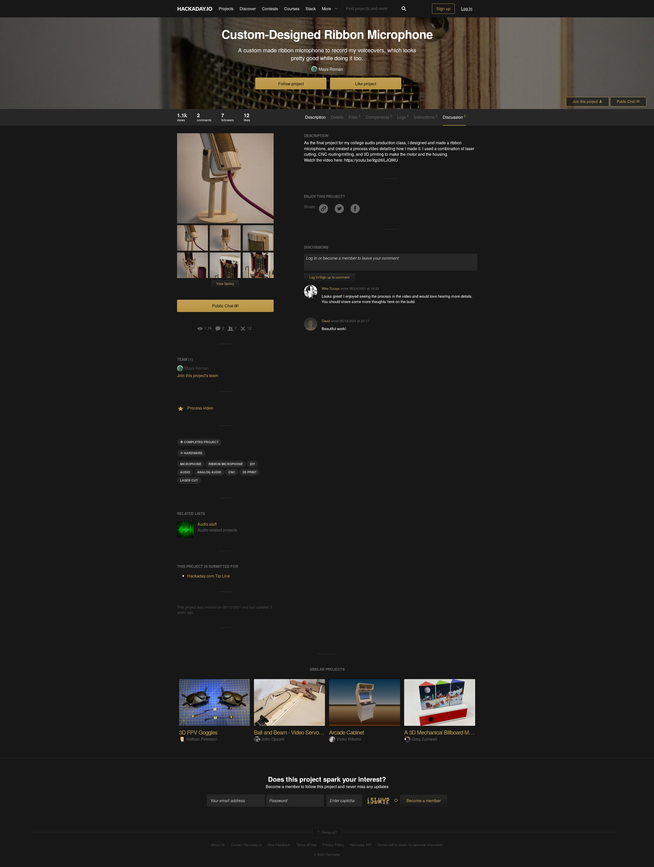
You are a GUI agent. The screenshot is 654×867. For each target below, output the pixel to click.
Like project (365, 84)
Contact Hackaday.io (246, 844)
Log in (466, 8)
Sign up (443, 8)
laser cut (189, 480)
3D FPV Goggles (198, 732)
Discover (248, 8)
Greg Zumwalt (424, 739)
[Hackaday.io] (195, 8)
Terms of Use (306, 844)
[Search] (404, 9)
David (326, 320)
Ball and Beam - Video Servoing (289, 732)
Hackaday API (360, 844)
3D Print (249, 472)
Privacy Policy (333, 844)
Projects (226, 8)
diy (252, 464)
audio (185, 472)
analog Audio (209, 472)
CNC (231, 472)
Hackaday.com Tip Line (208, 576)
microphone (190, 464)
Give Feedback (279, 844)
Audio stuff (207, 524)
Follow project (291, 84)
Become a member (283, 786)
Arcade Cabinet (346, 732)
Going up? (329, 832)
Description (315, 117)
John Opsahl (272, 739)
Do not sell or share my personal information (410, 844)
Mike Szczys (331, 288)
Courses (291, 8)
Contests (270, 8)
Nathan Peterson (201, 739)
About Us (218, 844)
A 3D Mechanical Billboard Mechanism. (448, 732)
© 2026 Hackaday (327, 854)
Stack (311, 8)
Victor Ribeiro (348, 739)
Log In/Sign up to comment (329, 277)
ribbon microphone (225, 464)
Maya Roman (331, 69)
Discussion (454, 117)
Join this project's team (197, 375)
